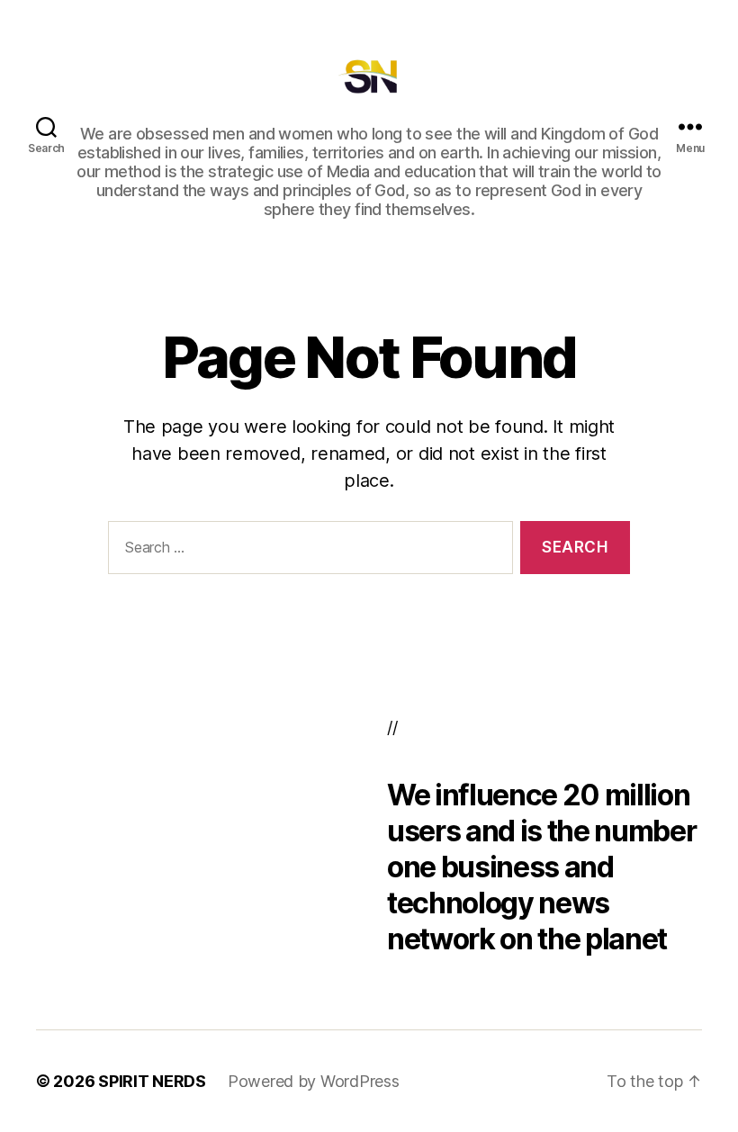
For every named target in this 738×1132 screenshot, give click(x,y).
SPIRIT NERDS (152, 1081)
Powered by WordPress (314, 1081)
